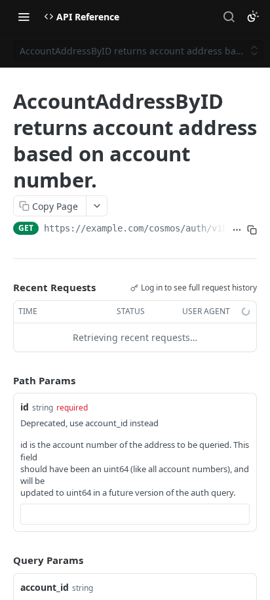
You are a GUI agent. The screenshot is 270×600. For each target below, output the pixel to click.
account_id (44, 587)
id (24, 407)
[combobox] (135, 514)
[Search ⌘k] (228, 16)
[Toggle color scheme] (252, 16)
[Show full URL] (237, 229)
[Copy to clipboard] (252, 229)
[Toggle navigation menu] (23, 16)
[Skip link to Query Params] (4, 561)
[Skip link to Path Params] (4, 380)
